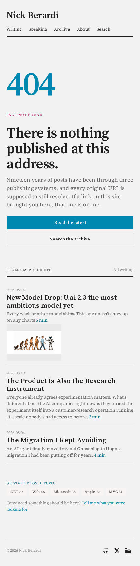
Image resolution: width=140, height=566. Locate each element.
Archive (62, 29)
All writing (123, 269)
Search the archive (70, 239)
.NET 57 (16, 491)
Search (103, 29)
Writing (14, 29)
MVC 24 (115, 491)
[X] (116, 550)
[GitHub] (105, 550)
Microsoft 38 (65, 491)
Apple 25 (93, 491)
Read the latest (70, 222)
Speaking (38, 29)
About (83, 29)
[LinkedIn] (127, 550)
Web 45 (38, 491)
